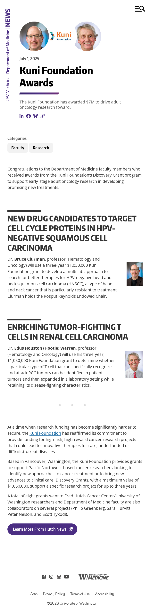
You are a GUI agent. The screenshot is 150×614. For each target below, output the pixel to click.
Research (41, 147)
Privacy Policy (54, 594)
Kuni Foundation (45, 433)
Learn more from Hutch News (39, 529)
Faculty (17, 147)
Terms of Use (80, 594)
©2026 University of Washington (72, 604)
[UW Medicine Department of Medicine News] (8, 104)
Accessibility (104, 594)
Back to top (10, 605)
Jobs (34, 594)
